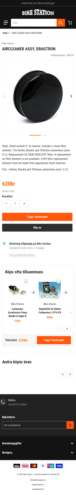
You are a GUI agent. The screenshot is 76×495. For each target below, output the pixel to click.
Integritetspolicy (38, 484)
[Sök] (61, 23)
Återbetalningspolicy (38, 480)
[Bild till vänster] (4, 96)
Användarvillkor (38, 489)
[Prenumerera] (70, 425)
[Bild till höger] (71, 96)
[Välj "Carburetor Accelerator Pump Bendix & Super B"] (26, 281)
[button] (6, 22)
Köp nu (37, 227)
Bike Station (28, 474)
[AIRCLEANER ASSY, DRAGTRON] (35, 135)
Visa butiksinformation (22, 255)
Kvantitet (7, 196)
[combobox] (38, 23)
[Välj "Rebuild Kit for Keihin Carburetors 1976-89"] (58, 281)
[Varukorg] (70, 22)
